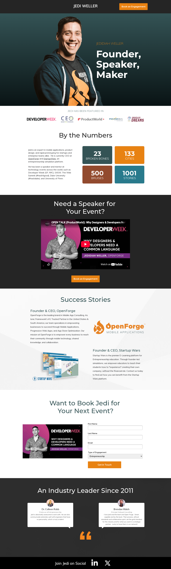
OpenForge (33, 158)
